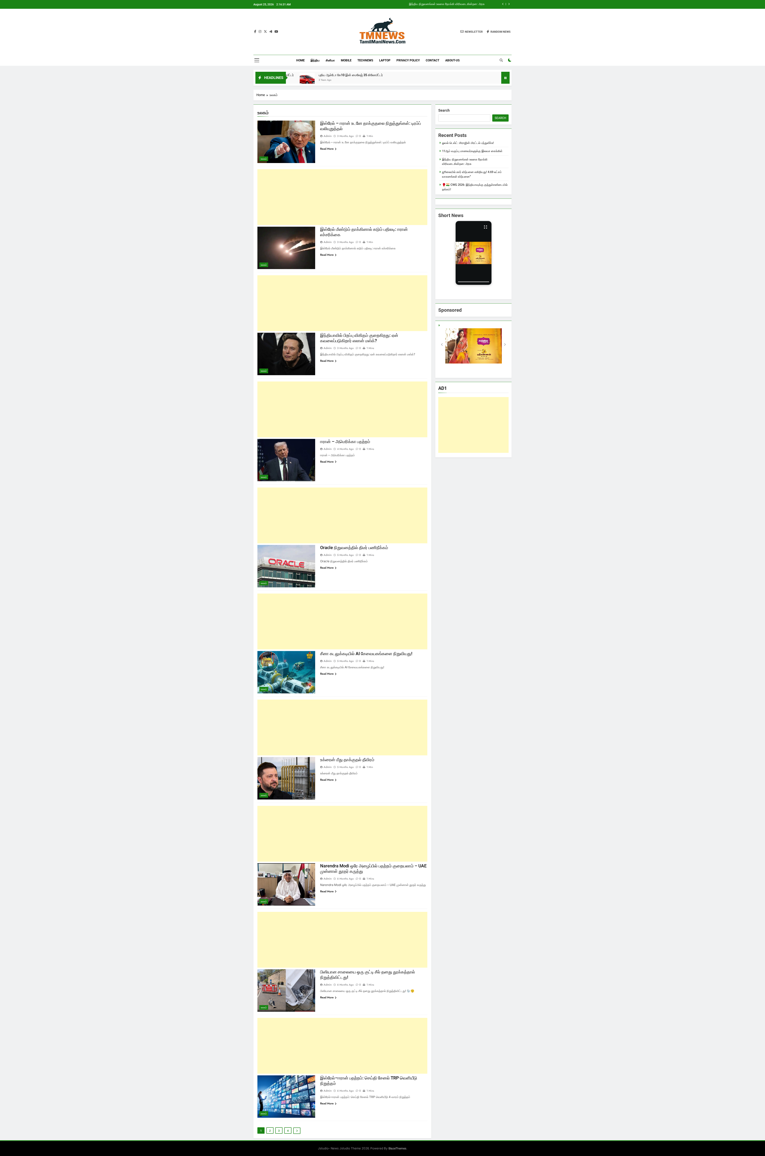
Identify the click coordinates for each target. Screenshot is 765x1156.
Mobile (346, 60)
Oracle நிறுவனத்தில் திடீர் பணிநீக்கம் (354, 547)
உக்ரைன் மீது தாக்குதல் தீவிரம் (347, 759)
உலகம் (264, 159)
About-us (452, 60)
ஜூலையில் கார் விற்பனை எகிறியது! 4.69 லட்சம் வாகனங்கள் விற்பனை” (439, 4)
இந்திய (315, 60)
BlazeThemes (397, 1148)
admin (328, 136)
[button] (473, 253)
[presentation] (473, 281)
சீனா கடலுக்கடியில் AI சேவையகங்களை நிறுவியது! (366, 653)
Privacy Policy (408, 60)
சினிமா (330, 60)
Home (300, 60)
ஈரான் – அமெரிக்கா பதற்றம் (345, 441)
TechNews (365, 60)
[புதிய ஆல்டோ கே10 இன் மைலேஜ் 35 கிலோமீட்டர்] (369, 80)
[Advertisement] (342, 197)
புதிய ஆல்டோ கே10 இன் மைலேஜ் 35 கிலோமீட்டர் (324, 75)
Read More (327, 149)
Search (444, 110)
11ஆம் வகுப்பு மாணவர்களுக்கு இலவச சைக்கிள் (472, 151)
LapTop (384, 60)
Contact (432, 60)
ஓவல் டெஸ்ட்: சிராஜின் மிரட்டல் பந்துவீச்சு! (468, 143)
